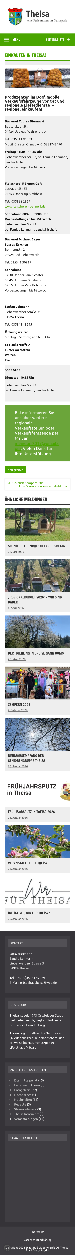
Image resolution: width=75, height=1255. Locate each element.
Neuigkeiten (15, 469)
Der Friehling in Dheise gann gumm (36, 653)
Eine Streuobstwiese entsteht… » (43, 486)
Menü (16, 39)
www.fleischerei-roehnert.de (25, 206)
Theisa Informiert (26, 1114)
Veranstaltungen (26, 1119)
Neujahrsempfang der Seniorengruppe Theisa (26, 758)
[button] (7, 1248)
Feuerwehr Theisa (27, 1085)
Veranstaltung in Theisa (28, 863)
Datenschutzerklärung (37, 1239)
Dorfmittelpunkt (25, 1080)
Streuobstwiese (25, 1109)
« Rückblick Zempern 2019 (27, 483)
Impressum (37, 1231)
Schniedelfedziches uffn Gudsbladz (36, 546)
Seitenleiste (55, 39)
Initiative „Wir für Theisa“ (29, 912)
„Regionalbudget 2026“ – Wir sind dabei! (35, 600)
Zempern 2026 (19, 704)
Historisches (22, 1095)
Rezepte (20, 1104)
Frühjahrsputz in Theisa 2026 (31, 811)
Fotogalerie (22, 1090)
